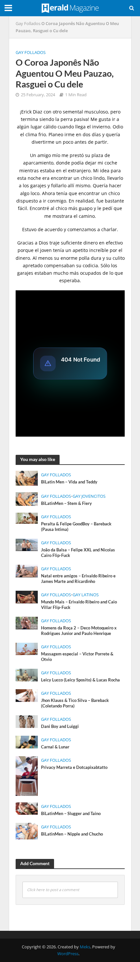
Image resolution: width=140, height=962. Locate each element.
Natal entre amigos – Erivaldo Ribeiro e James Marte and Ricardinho (78, 578)
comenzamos (81, 229)
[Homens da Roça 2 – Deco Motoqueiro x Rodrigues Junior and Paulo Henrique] (27, 622)
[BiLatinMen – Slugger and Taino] (27, 808)
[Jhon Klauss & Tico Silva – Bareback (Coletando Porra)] (27, 695)
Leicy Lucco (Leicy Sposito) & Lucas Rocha (80, 680)
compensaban (59, 265)
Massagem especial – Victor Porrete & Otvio (77, 657)
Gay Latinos (86, 595)
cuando (66, 127)
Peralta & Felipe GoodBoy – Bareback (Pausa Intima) (76, 526)
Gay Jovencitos (89, 496)
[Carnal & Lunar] (27, 741)
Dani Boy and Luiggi (60, 726)
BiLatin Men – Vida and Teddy (69, 482)
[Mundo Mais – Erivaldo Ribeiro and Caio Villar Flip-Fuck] (27, 596)
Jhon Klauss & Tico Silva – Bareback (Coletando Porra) (75, 703)
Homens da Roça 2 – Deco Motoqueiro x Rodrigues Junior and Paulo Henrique (79, 631)
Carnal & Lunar (55, 747)
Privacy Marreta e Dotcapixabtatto (74, 767)
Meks (85, 947)
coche (111, 163)
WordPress (67, 953)
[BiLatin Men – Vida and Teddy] (27, 477)
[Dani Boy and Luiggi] (27, 721)
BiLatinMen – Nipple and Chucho (72, 834)
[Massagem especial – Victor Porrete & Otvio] (27, 648)
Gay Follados (28, 23)
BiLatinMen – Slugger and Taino (71, 813)
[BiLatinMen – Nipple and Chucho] (27, 830)
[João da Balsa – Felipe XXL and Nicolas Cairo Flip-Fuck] (27, 544)
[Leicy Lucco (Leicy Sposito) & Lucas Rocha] (27, 674)
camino (87, 216)
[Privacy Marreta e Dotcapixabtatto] (27, 775)
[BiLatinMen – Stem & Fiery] (27, 498)
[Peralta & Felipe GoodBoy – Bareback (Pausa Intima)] (27, 517)
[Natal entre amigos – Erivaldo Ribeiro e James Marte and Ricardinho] (27, 570)
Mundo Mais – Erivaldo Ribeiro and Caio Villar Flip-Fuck (79, 605)
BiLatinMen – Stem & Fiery (66, 503)
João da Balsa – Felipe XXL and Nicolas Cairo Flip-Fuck (78, 552)
